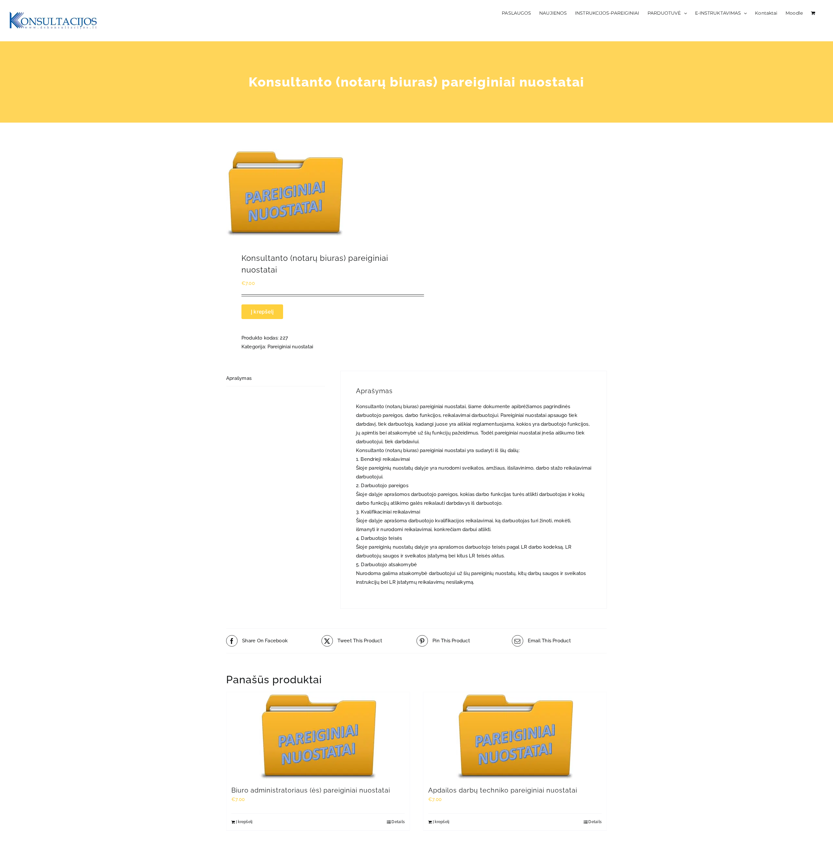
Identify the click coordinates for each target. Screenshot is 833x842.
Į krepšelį (262, 311)
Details (398, 822)
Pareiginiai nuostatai (290, 347)
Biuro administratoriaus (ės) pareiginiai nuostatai (310, 790)
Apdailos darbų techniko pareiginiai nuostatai (502, 790)
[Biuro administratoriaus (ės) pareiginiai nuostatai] (318, 735)
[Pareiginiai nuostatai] (317, 192)
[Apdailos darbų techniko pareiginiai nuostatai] (515, 735)
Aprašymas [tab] (239, 378)
